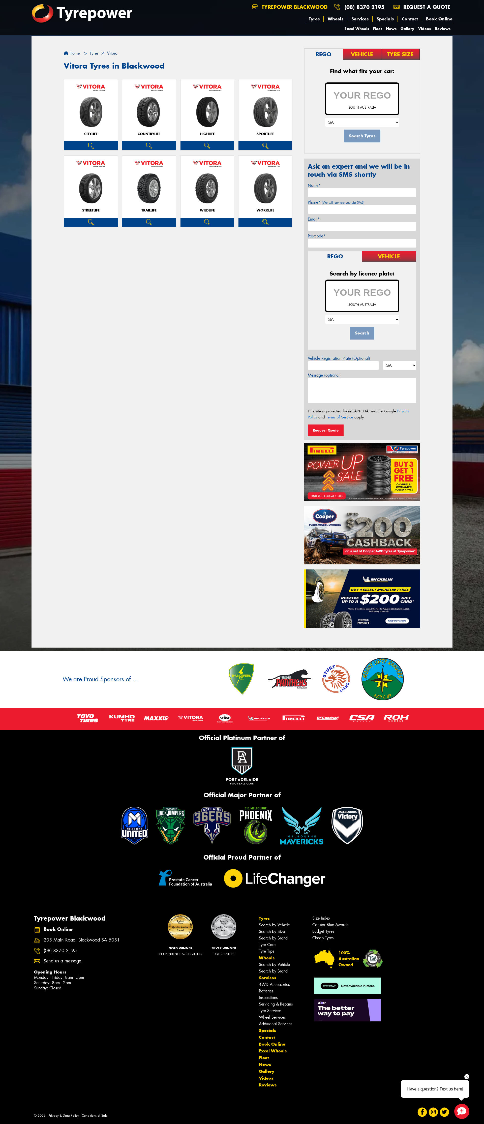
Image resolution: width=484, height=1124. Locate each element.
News (391, 28)
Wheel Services (272, 1017)
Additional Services (275, 1023)
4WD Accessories (274, 984)
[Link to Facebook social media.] (422, 1112)
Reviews (442, 28)
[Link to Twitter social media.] (444, 1112)
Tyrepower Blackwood (293, 7)
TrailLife (149, 210)
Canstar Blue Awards (330, 924)
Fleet (377, 28)
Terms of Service (339, 417)
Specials (385, 19)
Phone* (336, 202)
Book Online (439, 19)
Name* (314, 185)
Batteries (266, 991)
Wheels (335, 19)
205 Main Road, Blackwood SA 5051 (82, 940)
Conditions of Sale (95, 1115)
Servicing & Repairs (276, 1004)
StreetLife (91, 210)
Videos (424, 28)
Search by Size (272, 931)
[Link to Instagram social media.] (433, 1112)
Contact (410, 19)
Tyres (314, 19)
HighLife (207, 134)
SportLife (265, 134)
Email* (314, 219)
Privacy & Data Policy (63, 1115)
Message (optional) (324, 375)
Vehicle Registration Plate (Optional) (339, 358)
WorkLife (265, 210)
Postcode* (316, 236)
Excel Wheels (357, 28)
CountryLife (149, 134)
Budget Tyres (323, 931)
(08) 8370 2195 (364, 7)
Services (360, 19)
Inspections (268, 997)
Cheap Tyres (323, 937)
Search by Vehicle (274, 925)
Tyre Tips (266, 951)
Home (74, 53)
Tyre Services (270, 1010)
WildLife (207, 210)
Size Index (321, 918)
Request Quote (326, 430)
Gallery (407, 28)
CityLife (91, 134)
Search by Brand (273, 938)
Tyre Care (267, 944)
